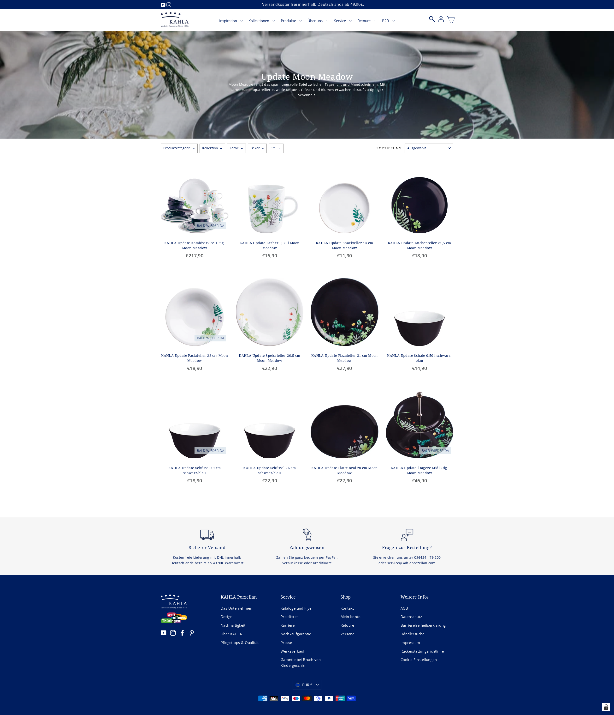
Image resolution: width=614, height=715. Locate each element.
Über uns (315, 20)
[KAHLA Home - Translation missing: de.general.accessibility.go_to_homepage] (175, 19)
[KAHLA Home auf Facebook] (182, 633)
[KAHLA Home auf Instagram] (173, 633)
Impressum (410, 642)
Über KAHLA (231, 633)
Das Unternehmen (236, 608)
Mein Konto (350, 616)
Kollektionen (259, 20)
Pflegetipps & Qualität (240, 642)
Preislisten (290, 616)
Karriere (288, 625)
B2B (386, 20)
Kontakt (347, 608)
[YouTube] (163, 4)
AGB (404, 608)
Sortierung (389, 148)
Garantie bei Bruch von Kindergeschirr (301, 662)
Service (340, 20)
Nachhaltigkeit (233, 625)
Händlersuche (413, 633)
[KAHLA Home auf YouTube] (163, 633)
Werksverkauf (293, 651)
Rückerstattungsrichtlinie (422, 651)
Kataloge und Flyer (297, 608)
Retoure (365, 20)
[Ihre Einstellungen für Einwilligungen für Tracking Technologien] (606, 707)
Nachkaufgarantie (296, 633)
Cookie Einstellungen (419, 659)
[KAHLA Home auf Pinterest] (192, 633)
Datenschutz (411, 616)
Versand (348, 633)
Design (226, 616)
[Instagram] (168, 4)
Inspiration (228, 20)
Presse (286, 642)
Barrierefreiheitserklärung (423, 625)
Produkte (289, 20)
